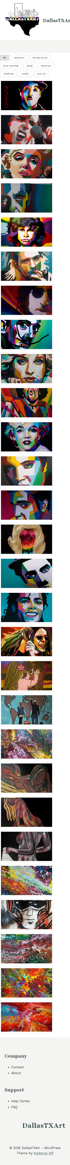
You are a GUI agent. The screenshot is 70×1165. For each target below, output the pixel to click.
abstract (19, 57)
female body (39, 57)
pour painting (10, 65)
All (4, 57)
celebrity (8, 73)
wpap (29, 65)
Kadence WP (44, 1153)
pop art (41, 73)
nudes (25, 73)
